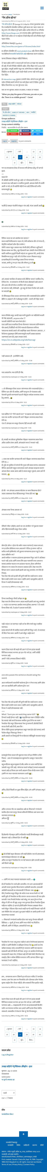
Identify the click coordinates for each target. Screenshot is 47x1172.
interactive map (9, 79)
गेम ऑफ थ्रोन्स (6, 112)
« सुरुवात (9, 151)
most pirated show (24, 51)
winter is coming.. (9, 115)
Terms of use (6, 1164)
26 (14, 157)
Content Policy (29, 1164)
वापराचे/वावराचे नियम (8, 1156)
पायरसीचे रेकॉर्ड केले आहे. (18, 53)
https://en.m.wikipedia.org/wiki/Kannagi (18, 340)
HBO (27, 112)
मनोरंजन (19, 104)
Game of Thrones (18, 112)
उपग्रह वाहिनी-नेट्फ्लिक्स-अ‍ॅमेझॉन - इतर (14, 121)
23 (33, 151)
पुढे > (22, 162)
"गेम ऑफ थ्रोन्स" (7, 24)
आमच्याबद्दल (28, 1156)
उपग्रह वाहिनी (11, 104)
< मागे (19, 151)
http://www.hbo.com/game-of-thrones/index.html (21, 46)
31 (14, 162)
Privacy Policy (17, 1164)
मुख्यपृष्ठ (10, 15)
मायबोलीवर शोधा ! (8, 1114)
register (14, 141)
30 (40, 157)
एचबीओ (33, 112)
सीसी (42, 1145)
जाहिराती (26, 1145)
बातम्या (34, 1145)
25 (7, 157)
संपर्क (35, 1156)
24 (40, 151)
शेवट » (31, 162)
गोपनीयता (20, 1156)
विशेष (18, 1145)
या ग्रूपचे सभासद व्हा (8, 1079)
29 (33, 157)
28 (27, 157)
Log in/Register (7, 1054)
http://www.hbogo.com (11, 33)
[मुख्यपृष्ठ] (6, 5)
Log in (5, 141)
